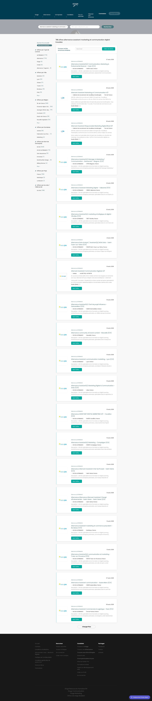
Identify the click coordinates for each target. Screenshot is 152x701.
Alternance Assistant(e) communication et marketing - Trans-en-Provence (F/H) (90, 555)
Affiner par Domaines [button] (43, 127)
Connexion (102, 14)
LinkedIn (100, 652)
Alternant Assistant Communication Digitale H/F (88, 271)
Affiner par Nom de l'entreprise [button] (42, 142)
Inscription (114, 13)
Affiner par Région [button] (42, 100)
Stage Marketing (76, 693)
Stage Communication (76, 691)
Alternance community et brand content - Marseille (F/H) (91, 333)
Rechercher (107, 27)
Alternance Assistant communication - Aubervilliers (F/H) (91, 583)
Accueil (37, 643)
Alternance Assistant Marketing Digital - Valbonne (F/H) (90, 188)
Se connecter (60, 652)
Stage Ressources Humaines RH (76, 689)
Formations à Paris (83, 664)
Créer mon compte (62, 655)
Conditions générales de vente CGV (42, 661)
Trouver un (82, 646)
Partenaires (38, 668)
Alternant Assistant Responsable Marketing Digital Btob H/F (92, 126)
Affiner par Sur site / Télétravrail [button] (42, 186)
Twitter (100, 649)
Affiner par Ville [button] (41, 72)
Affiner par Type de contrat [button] (42, 51)
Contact (37, 646)
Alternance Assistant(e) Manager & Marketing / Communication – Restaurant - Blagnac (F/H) (88, 160)
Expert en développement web (85, 668)
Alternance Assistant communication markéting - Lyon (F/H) (92, 359)
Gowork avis (81, 655)
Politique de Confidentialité (43, 657)
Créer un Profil (81, 672)
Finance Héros (39, 665)
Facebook (101, 646)
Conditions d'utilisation (42, 649)
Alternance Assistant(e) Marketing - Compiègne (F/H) (90, 442)
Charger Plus (86, 627)
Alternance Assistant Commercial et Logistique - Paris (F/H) (92, 609)
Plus (38, 95)
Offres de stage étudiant (76, 696)
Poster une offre (61, 646)
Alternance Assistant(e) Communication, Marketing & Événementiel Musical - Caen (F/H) (90, 65)
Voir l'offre (77, 76)
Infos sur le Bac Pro (83, 661)
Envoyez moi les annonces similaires (64, 49)
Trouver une (85, 649)
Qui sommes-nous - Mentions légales (44, 653)
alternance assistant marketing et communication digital (45, 45)
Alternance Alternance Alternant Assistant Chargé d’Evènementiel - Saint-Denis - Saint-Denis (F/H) (88, 498)
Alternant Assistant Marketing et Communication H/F (89, 93)
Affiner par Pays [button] (42, 171)
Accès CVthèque (61, 649)
